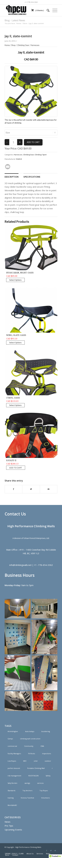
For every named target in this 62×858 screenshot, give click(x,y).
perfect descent (14, 768)
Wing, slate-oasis (16, 335)
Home (18, 23)
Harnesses (35, 45)
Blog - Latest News (15, 20)
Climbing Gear (23, 45)
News (7, 821)
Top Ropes (44, 790)
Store (25, 23)
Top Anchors (27, 790)
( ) (39, 10)
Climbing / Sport (41, 155)
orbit (35, 761)
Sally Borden (12, 783)
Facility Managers (14, 753)
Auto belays (29, 731)
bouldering (45, 731)
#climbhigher (13, 731)
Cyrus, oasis (13, 398)
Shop (13, 45)
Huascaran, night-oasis (20, 272)
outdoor (48, 761)
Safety (48, 776)
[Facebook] (46, 850)
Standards (11, 790)
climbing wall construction (30, 739)
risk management (14, 776)
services (40, 783)
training (11, 798)
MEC (25, 761)
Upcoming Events (13, 829)
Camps (10, 739)
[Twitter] (51, 850)
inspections (46, 753)
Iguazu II (11, 460)
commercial (12, 746)
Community (28, 746)
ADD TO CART (15, 467)
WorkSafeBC (12, 805)
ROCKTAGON (33, 776)
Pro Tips (9, 825)
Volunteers (45, 798)
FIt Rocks (31, 753)
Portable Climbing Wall (36, 768)
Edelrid (19, 159)
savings (27, 783)
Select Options (15, 280)
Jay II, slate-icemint (18, 36)
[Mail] (55, 850)
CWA (42, 746)
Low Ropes (12, 761)
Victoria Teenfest (27, 798)
